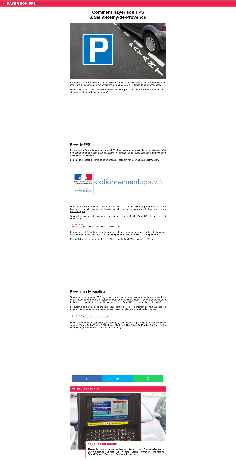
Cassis (110, 452)
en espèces (132, 209)
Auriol (132, 449)
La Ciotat (123, 452)
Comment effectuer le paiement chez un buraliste (90, 317)
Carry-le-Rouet (96, 452)
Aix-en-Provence (97, 449)
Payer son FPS (21, 3)
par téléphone (146, 209)
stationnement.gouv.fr (101, 209)
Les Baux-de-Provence (151, 449)
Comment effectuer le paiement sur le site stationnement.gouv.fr (96, 226)
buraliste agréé (77, 211)
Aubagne (121, 449)
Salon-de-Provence (126, 454)
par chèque (119, 209)
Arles (111, 449)
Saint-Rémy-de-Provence (101, 454)
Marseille (146, 452)
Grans (135, 452)
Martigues (158, 452)
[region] (118, 117)
